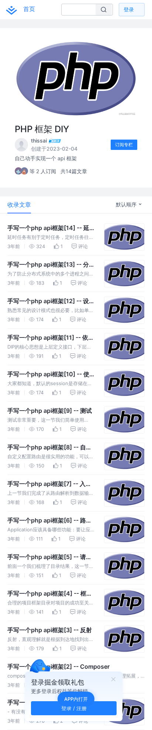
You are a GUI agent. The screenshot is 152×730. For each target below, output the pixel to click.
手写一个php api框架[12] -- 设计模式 (51, 301)
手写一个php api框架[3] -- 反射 (49, 630)
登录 (129, 9)
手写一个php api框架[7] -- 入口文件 (49, 484)
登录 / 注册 (74, 708)
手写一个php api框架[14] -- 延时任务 (51, 228)
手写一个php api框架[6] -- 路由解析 (49, 521)
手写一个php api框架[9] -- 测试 (49, 410)
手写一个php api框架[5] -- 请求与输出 (49, 557)
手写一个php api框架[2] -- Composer (58, 666)
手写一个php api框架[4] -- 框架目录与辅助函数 (49, 594)
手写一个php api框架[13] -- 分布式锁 (51, 265)
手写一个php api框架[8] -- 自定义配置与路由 (49, 447)
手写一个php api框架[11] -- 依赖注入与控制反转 (50, 338)
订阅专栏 (124, 144)
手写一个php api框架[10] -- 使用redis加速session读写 (51, 374)
